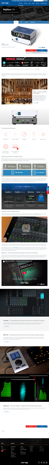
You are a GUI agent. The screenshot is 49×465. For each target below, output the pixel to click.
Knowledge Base (44, 3)
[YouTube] (48, 193)
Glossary (31, 448)
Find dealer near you (37, 52)
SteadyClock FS (13, 456)
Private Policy (42, 449)
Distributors (22, 448)
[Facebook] (48, 187)
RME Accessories (13, 453)
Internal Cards (13, 446)
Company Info (3, 449)
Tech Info (31, 446)
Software (21, 0)
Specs (21, 22)
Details (16, 22)
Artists (33, 3)
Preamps (12, 452)
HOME (2, 443)
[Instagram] (48, 191)
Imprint (41, 446)
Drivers (15, 0)
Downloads (32, 22)
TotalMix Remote (15, 247)
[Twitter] (48, 189)
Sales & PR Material (23, 449)
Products (20, 3)
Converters (12, 449)
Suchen (43, 1)
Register (18, 0)
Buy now (31, 50)
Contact (21, 446)
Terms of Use (42, 448)
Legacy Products (23, 453)
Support (25, 3)
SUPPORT (22, 443)
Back (3, 431)
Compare (25, 0)
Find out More (37, 69)
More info (34, 102)
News (30, 3)
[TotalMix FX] (24, 242)
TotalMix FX (36, 213)
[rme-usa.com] (5, 3)
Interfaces (12, 448)
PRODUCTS (13, 443)
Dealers (37, 3)
